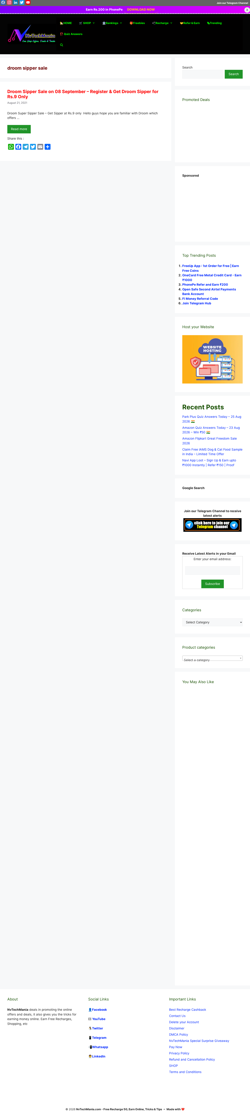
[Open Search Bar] (61, 45)
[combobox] (212, 658)
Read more (19, 129)
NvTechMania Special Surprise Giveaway (199, 1041)
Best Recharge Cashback (187, 1009)
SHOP (173, 1066)
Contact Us (177, 1016)
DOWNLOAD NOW (141, 9)
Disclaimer (176, 1028)
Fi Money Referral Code (200, 299)
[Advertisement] (209, 205)
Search (187, 67)
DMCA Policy (178, 1034)
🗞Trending (214, 23)
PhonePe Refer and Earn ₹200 (205, 284)
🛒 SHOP (85, 23)
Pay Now (175, 1047)
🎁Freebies (137, 23)
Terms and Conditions (185, 1072)
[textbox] (212, 660)
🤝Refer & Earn (190, 23)
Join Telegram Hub (196, 303)
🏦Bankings (110, 23)
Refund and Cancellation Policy (192, 1059)
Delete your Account (184, 1022)
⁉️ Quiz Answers (71, 34)
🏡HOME (66, 23)
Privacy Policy (179, 1053)
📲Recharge (160, 23)
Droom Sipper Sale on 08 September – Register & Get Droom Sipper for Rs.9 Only (82, 94)
